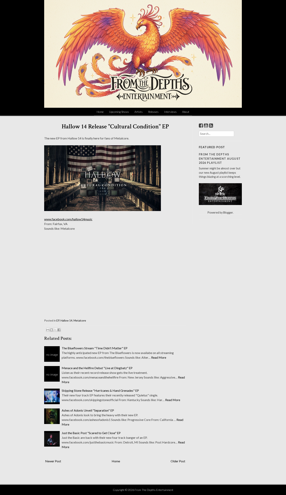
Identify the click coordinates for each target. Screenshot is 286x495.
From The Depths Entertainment (154, 489)
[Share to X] (55, 330)
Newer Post (53, 461)
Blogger (228, 212)
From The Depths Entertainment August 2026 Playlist (220, 158)
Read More (158, 357)
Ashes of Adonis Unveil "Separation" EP (88, 410)
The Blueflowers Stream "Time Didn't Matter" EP (94, 348)
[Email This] (48, 330)
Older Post (178, 461)
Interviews (170, 111)
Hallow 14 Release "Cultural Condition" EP (115, 127)
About (185, 111)
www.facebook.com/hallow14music (68, 219)
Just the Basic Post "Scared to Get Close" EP (91, 433)
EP (57, 320)
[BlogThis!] (52, 330)
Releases (153, 111)
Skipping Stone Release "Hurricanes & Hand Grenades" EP (100, 390)
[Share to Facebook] (59, 330)
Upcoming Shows (119, 111)
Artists (138, 111)
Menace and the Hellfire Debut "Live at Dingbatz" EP (97, 368)
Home (100, 111)
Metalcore (80, 320)
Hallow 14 (66, 320)
